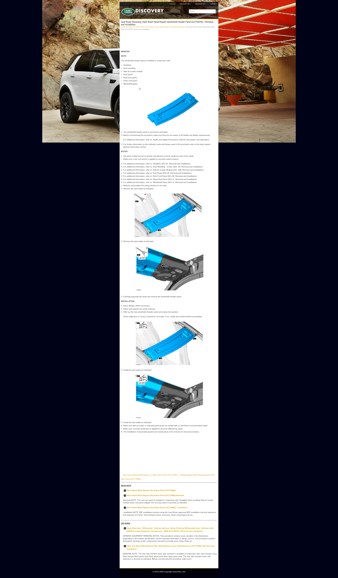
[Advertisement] (169, 40)
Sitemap (213, 4)
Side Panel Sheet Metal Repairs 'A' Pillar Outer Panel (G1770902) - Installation (156, 475)
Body (157, 27)
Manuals (172, 4)
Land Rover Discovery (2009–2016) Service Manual (137, 27)
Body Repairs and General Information (172, 27)
